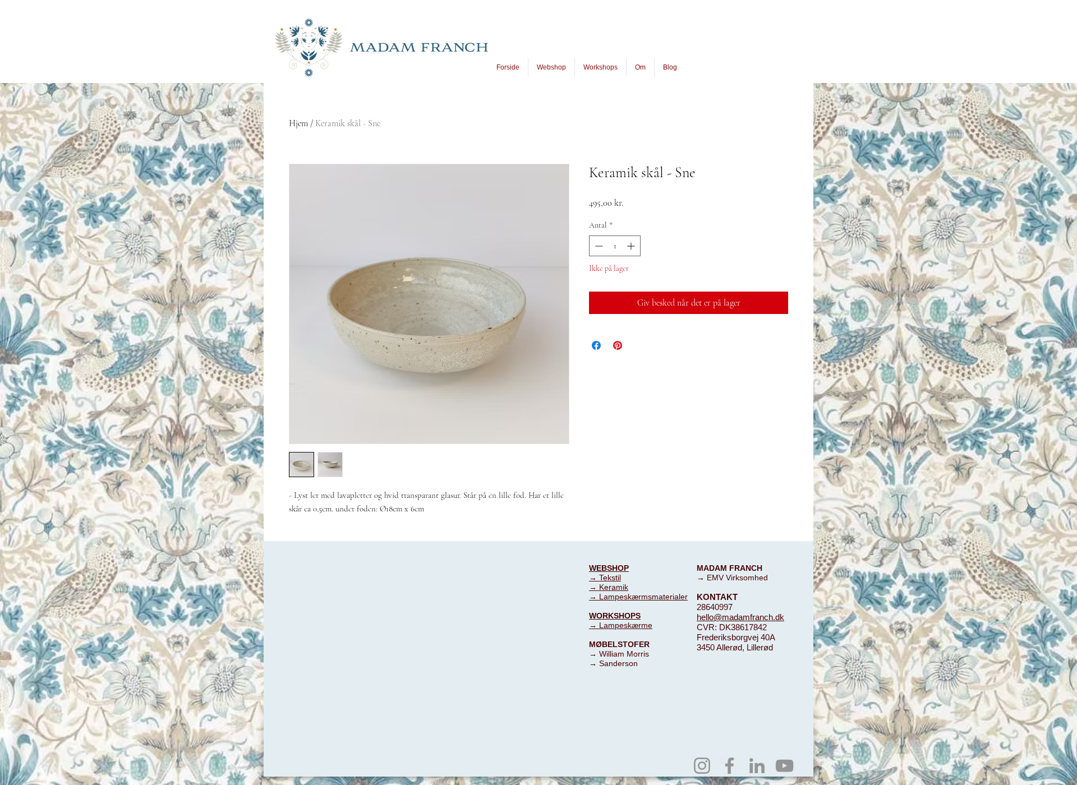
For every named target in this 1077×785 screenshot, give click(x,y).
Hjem (298, 123)
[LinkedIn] (757, 766)
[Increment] (632, 246)
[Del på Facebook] (596, 345)
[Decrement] (598, 246)
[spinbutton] (615, 246)
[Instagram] (702, 766)
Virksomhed (747, 577)
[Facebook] (729, 766)
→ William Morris (619, 653)
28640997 (715, 607)
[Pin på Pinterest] (617, 345)
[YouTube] (784, 766)
